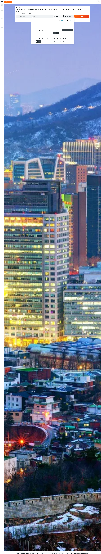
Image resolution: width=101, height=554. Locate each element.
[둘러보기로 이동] (2, 13)
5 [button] (54, 33)
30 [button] (39, 41)
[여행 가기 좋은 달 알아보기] (2, 18)
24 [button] (42, 38)
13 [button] (50, 33)
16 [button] (39, 35)
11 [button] (45, 33)
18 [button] (45, 35)
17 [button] (42, 35)
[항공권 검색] (2, 5)
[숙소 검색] (2, 8)
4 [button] (71, 30)
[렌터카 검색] (2, 10)
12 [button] (54, 35)
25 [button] (45, 38)
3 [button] (42, 30)
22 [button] (36, 38)
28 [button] (33, 41)
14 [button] (60, 35)
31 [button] (68, 41)
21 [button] (60, 38)
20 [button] (50, 35)
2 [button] (39, 30)
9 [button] (39, 33)
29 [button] (36, 41)
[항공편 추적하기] (2, 16)
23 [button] (39, 38)
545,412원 (20, 9)
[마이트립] (2, 22)
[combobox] (18, 13)
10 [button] (42, 33)
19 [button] (54, 38)
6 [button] (57, 33)
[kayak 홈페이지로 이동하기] (8, 2)
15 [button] (36, 35)
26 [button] (48, 38)
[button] (2, 2)
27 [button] (50, 38)
